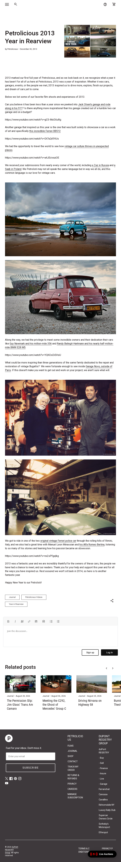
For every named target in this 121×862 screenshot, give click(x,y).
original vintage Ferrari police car (58, 540)
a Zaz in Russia (100, 165)
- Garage (103, 784)
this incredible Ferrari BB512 (45, 131)
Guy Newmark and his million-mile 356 (31, 343)
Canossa (103, 794)
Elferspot (103, 832)
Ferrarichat (104, 789)
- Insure (102, 773)
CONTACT (73, 761)
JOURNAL (72, 751)
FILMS (71, 745)
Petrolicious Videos (33, 597)
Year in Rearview (16, 604)
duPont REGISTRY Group (11, 850)
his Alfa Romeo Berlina (91, 544)
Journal (12, 597)
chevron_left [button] (106, 668)
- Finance (103, 768)
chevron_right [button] (113, 668)
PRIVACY (72, 783)
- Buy (101, 758)
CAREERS (72, 789)
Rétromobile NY (106, 805)
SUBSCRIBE (31, 767)
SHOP (70, 756)
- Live (101, 778)
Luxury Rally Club (107, 810)
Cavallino (103, 799)
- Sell (101, 763)
